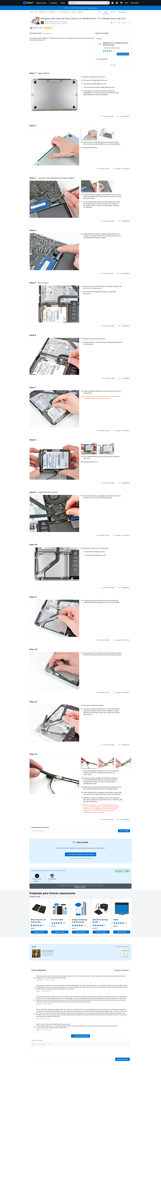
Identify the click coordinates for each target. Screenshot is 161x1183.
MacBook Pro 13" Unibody (68, 12)
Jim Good (38, 1004)
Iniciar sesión (135, 3)
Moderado (49, 28)
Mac (36, 12)
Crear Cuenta (93, 8)
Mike (37, 1018)
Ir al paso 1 (47, 33)
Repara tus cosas (41, 3)
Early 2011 (81, 12)
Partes (99, 12)
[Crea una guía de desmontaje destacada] (127, 954)
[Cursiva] (36, 1044)
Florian (38, 1030)
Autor (34, 947)
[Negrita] (33, 1044)
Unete (126, 3)
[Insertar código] (38, 1044)
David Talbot (39, 980)
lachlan (38, 991)
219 (125, 22)
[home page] (28, 2)
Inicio (31, 12)
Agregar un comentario (121, 123)
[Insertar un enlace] (41, 1044)
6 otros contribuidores (61, 22)
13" (59, 12)
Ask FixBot (123, 831)
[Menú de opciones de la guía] (129, 12)
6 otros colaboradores (123, 946)
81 (120, 22)
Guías (105, 12)
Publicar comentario (122, 1059)
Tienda (63, 3)
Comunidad (53, 3)
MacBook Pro (52, 12)
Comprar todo (35, 896)
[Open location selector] (117, 3)
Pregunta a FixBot (108, 116)
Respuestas (113, 12)
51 (130, 22)
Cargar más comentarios (81, 1036)
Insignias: (125, 950)
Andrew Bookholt (49, 22)
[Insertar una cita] (44, 1044)
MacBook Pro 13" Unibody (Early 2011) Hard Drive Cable (115, 44)
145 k (114, 22)
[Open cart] (121, 3)
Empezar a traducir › (80, 887)
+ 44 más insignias (124, 956)
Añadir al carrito (123, 54)
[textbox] (80, 1051)
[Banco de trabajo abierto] (112, 3)
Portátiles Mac (43, 12)
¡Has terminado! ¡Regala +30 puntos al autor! (81, 854)
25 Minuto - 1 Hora (37, 28)
